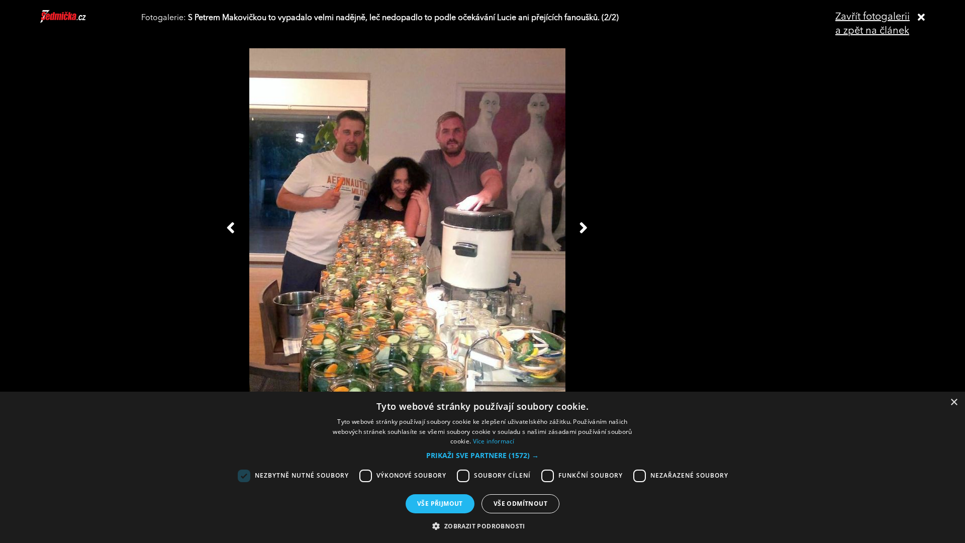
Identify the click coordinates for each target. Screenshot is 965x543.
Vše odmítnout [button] (520, 503)
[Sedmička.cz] (75, 21)
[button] (482, 455)
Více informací (494, 441)
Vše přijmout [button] (440, 503)
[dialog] (482, 467)
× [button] (953, 402)
